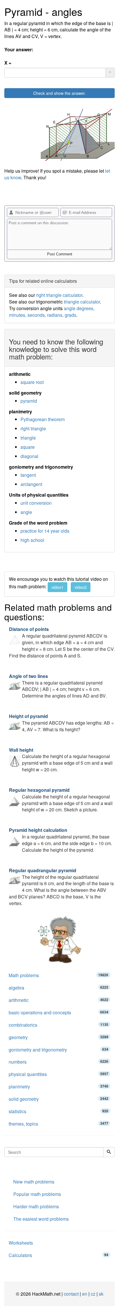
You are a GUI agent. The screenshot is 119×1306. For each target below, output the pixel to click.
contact (71, 1293)
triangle (28, 437)
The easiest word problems (41, 1218)
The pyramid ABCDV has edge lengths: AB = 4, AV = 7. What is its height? (61, 723)
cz (93, 1293)
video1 (57, 587)
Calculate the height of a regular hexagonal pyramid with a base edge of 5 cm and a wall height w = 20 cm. (61, 760)
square (28, 447)
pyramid (29, 400)
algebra (58, 987)
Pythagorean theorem (43, 419)
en (84, 1293)
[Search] (109, 1152)
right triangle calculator (59, 295)
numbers (58, 1061)
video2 (81, 587)
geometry (58, 1037)
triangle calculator (82, 301)
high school (32, 540)
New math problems (33, 1181)
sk (101, 1293)
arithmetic (58, 1000)
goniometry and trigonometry (58, 1049)
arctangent (31, 484)
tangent (28, 475)
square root (32, 382)
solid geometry (58, 1099)
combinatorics (58, 1025)
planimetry (58, 1086)
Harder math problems (36, 1206)
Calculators (58, 1255)
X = (7, 63)
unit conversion (36, 503)
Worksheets (21, 1242)
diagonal (29, 456)
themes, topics (58, 1123)
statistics (58, 1111)
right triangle (33, 428)
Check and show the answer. (59, 93)
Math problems (58, 975)
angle (26, 512)
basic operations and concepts (58, 1012)
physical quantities (58, 1074)
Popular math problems (37, 1194)
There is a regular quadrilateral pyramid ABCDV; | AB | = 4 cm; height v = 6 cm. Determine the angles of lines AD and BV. (58, 686)
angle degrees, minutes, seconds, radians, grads (51, 311)
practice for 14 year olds (45, 530)
